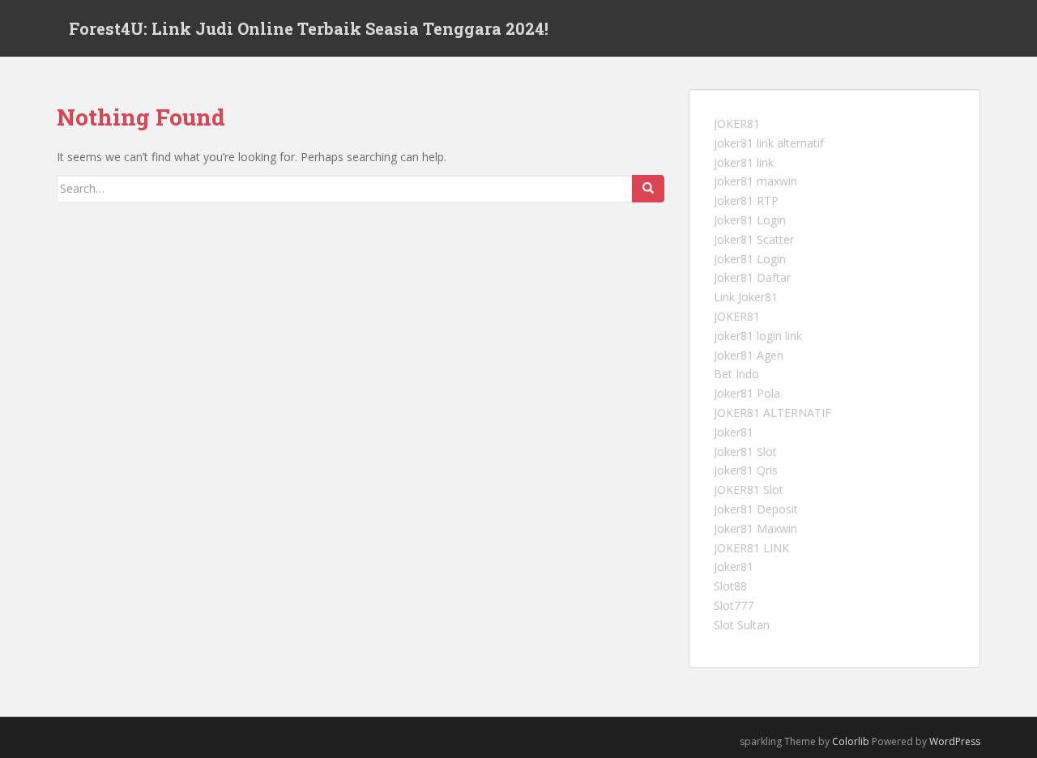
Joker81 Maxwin (755, 528)
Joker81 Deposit (756, 509)
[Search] (648, 188)
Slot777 (733, 605)
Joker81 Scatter (754, 239)
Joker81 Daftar (752, 277)
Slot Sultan (742, 624)
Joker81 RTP (746, 200)
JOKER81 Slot (748, 489)
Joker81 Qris (746, 470)
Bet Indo (736, 373)
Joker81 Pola (747, 393)
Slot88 (730, 586)
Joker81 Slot (745, 451)
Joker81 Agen (748, 355)
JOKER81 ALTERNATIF (772, 412)
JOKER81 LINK (751, 548)
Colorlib (850, 741)
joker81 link (744, 162)
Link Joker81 (746, 296)
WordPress (954, 741)
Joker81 (733, 432)
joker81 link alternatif (769, 143)
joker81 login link (758, 335)
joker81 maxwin (755, 181)
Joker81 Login (750, 220)
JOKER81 (737, 123)
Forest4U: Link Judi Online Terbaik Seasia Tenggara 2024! (308, 28)
